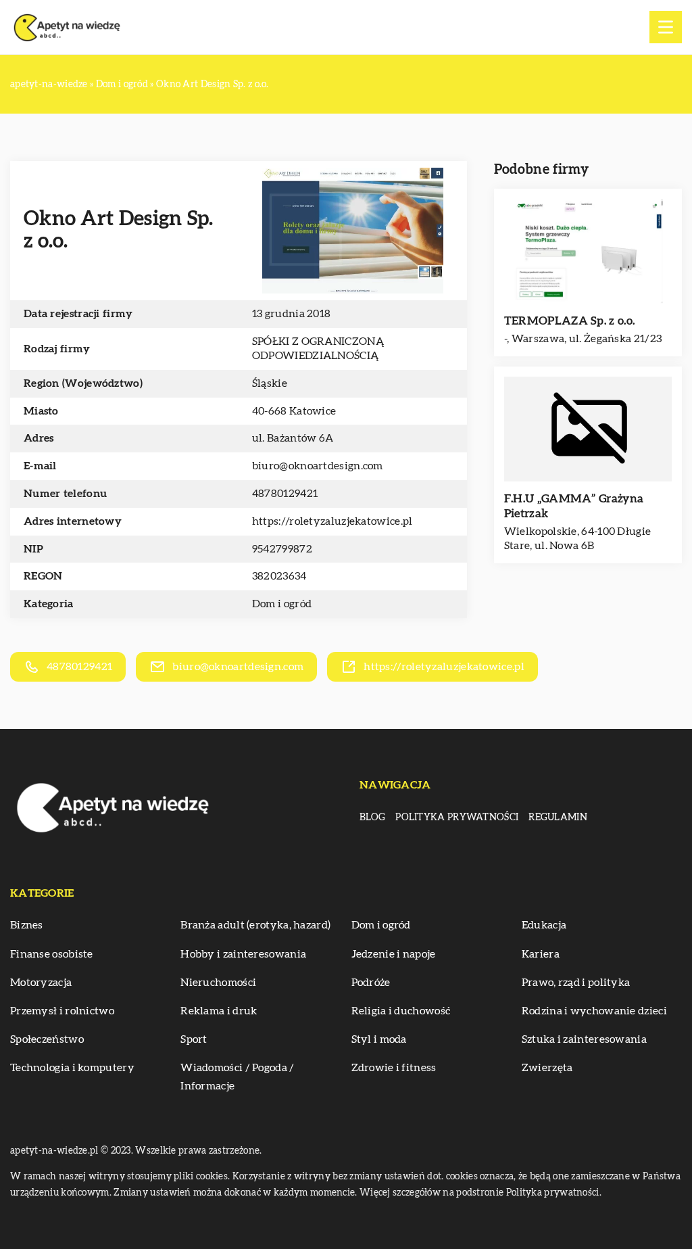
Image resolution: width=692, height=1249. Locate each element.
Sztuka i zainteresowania (584, 1039)
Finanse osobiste (51, 954)
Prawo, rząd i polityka (576, 982)
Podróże (371, 982)
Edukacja (544, 925)
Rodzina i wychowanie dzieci (594, 1011)
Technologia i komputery (72, 1067)
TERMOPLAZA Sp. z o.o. (569, 321)
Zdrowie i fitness (394, 1067)
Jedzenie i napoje (393, 954)
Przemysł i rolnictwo (62, 1011)
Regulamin (557, 817)
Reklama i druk (218, 1011)
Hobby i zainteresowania (243, 954)
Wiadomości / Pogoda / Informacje (237, 1076)
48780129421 (285, 493)
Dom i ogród (282, 603)
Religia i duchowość (401, 1011)
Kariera (541, 954)
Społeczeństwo (47, 1039)
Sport (193, 1039)
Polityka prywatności (456, 817)
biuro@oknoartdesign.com (317, 466)
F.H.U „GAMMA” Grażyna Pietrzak (573, 506)
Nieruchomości (218, 982)
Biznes (26, 925)
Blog (372, 817)
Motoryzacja (41, 982)
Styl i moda (379, 1039)
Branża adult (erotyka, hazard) (255, 925)
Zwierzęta (547, 1067)
